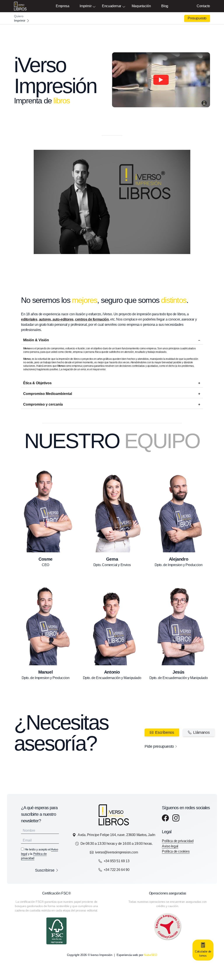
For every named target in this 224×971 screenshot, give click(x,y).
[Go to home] (112, 18)
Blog (164, 6)
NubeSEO (150, 955)
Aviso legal (170, 846)
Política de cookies (175, 851)
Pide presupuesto (159, 746)
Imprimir (85, 6)
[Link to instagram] (175, 817)
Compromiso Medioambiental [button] (47, 394)
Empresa (62, 6)
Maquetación (141, 6)
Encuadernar (111, 6)
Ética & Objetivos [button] (37, 383)
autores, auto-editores (56, 319)
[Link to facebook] (165, 817)
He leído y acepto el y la (39, 854)
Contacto (203, 6)
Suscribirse (44, 870)
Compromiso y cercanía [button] (43, 404)
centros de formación (92, 319)
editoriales (29, 319)
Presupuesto (197, 18)
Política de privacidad (177, 841)
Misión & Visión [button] (36, 340)
